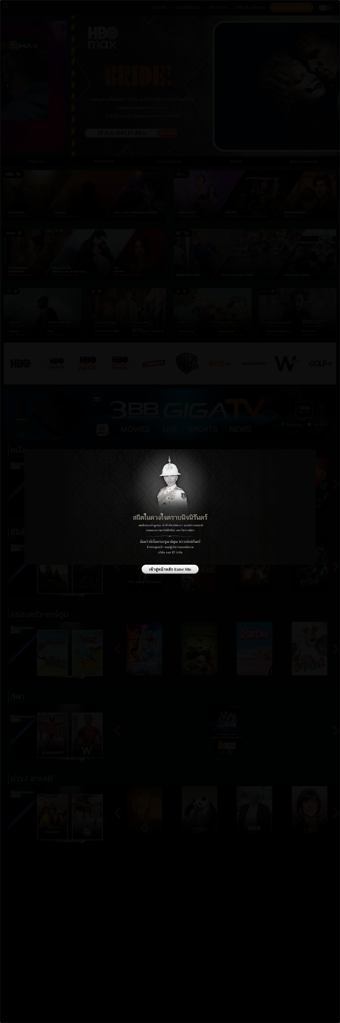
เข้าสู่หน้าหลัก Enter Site (170, 569)
